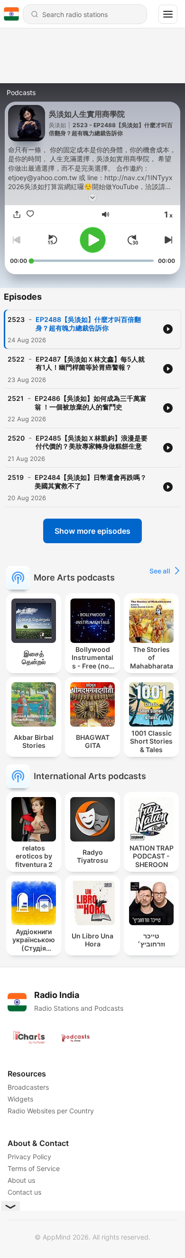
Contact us (24, 1192)
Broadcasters (28, 1087)
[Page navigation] (167, 14)
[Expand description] (92, 197)
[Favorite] (30, 214)
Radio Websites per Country (51, 1111)
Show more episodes (92, 531)
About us (21, 1180)
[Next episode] (167, 239)
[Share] (16, 214)
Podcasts (21, 92)
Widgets (20, 1099)
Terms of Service (34, 1168)
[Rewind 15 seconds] (52, 239)
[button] (105, 214)
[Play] (93, 240)
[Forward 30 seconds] (132, 239)
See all (159, 571)
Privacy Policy (29, 1157)
